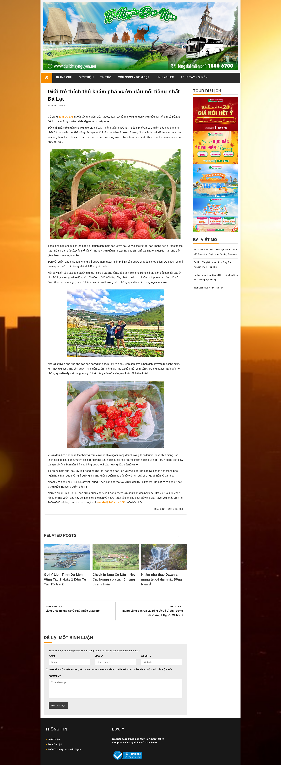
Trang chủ (64, 77)
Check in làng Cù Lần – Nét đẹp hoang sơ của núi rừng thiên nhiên (114, 579)
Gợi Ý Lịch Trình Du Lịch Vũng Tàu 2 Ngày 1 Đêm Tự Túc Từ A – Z (65, 579)
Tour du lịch (55, 744)
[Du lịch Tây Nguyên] (46, 78)
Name (52, 655)
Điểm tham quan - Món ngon (64, 749)
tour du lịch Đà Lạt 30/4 (111, 502)
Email (99, 655)
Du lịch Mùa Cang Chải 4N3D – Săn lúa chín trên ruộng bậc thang (216, 277)
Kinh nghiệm (165, 77)
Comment (55, 676)
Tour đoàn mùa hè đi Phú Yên (208, 288)
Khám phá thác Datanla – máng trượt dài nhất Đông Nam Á (161, 579)
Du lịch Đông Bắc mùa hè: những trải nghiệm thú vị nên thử (212, 264)
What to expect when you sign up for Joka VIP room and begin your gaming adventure (215, 251)
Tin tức (105, 77)
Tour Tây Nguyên (194, 77)
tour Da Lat (66, 116)
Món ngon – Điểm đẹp (133, 77)
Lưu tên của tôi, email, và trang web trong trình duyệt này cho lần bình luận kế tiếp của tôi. (110, 669)
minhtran (52, 106)
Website (146, 655)
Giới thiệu (86, 77)
